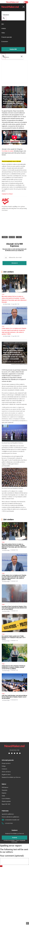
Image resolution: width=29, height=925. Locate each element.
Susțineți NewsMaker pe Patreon (11, 777)
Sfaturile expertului (6, 801)
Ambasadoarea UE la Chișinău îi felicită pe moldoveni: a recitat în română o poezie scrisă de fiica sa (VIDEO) (13, 667)
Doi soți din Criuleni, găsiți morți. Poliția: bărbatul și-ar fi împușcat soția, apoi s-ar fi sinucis (13, 637)
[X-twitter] (11, 753)
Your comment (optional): (12, 856)
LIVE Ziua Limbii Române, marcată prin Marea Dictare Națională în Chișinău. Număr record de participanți (14, 697)
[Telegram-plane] (19, 753)
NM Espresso (5, 787)
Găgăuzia (4, 793)
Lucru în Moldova (6, 798)
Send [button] (1, 866)
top (19, 237)
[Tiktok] (17, 753)
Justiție (3, 795)
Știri (4, 92)
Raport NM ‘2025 (6, 804)
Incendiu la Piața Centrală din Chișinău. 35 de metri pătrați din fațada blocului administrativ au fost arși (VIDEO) (14, 608)
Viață (3, 294)
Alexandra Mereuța (7, 106)
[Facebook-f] (9, 753)
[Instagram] (14, 753)
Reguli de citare (6, 774)
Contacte (4, 769)
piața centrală (12, 237)
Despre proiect (6, 763)
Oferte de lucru (6, 771)
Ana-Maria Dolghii (6, 304)
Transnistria (4, 790)
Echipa (4, 766)
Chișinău (5, 237)
